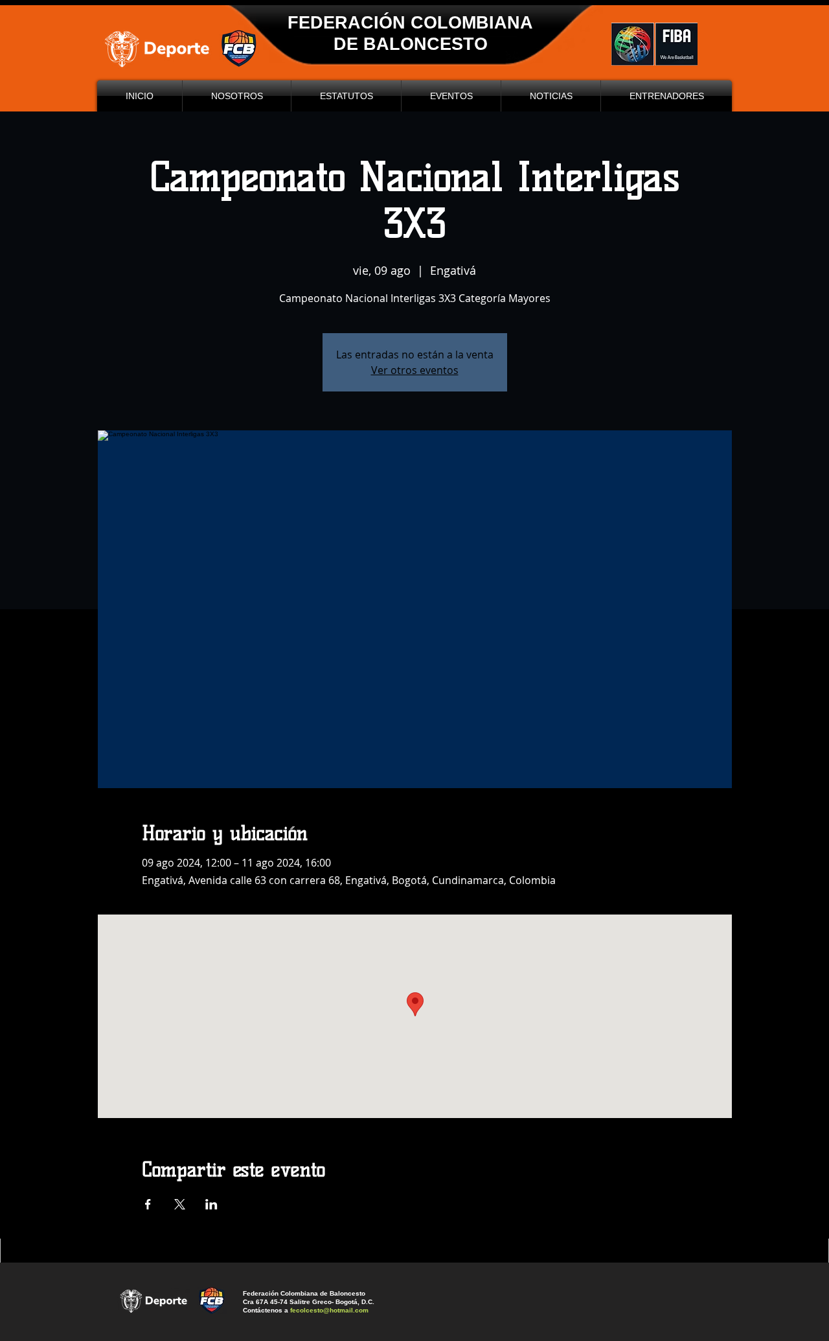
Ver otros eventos (415, 370)
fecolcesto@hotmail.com (329, 1310)
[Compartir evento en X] (180, 1204)
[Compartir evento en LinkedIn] (211, 1204)
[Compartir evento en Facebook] (148, 1204)
